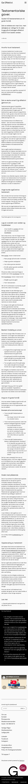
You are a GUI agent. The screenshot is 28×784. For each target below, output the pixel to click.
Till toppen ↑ (5, 754)
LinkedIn (4, 736)
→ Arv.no (3, 38)
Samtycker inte (15, 782)
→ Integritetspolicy (5, 782)
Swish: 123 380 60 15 (8, 724)
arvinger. (23, 58)
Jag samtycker (23, 782)
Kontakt (4, 717)
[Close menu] (25, 2)
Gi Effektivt (17, 81)
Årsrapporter (5, 719)
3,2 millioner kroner (13, 169)
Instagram (4, 741)
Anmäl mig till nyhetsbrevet (9, 704)
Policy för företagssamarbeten (11, 750)
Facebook (4, 739)
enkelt (16, 76)
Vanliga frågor (6, 728)
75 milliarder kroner (21, 171)
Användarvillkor (6, 745)
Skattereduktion (6, 730)
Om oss (3, 714)
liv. (20, 183)
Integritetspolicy (6, 747)
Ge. (23, 768)
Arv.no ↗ (16, 201)
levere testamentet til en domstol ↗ (16, 550)
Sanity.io (21, 760)
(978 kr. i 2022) (19, 554)
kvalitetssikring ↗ (17, 534)
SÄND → (23, 708)
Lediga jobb (5, 732)
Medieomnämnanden (8, 721)
